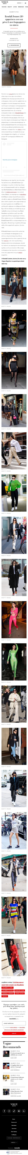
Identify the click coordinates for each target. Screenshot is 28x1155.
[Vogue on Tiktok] (14, 1111)
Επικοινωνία (14, 1122)
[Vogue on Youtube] (19, 1111)
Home (13, 1119)
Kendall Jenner (20, 113)
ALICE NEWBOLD (15, 1070)
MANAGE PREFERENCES (14, 1138)
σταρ (10, 94)
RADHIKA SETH (14, 38)
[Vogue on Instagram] (9, 1111)
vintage (20, 252)
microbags (23, 194)
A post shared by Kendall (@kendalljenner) (14, 175)
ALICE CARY (14, 1058)
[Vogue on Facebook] (4, 1111)
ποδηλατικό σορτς (11, 192)
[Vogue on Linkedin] (23, 1111)
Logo (14, 1105)
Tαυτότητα (14, 1128)
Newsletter (14, 1125)
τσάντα (6, 241)
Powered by (11, 1148)
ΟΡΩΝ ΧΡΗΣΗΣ (13, 1027)
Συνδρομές (14, 1134)
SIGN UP (14, 1033)
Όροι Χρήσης (14, 1131)
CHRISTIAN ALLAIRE (16, 1096)
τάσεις (20, 129)
